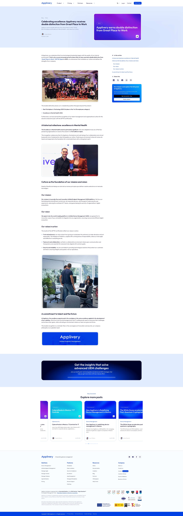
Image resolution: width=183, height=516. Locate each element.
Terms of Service (79, 514)
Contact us (120, 468)
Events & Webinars (122, 476)
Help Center (95, 481)
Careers (123, 471)
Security (95, 514)
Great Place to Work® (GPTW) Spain (52, 59)
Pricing (43, 481)
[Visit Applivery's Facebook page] (136, 456)
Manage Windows (45, 476)
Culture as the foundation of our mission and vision (125, 60)
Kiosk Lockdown (70, 468)
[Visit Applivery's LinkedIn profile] (129, 456)
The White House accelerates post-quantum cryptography (123, 425)
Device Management (82, 421)
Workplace (69, 465)
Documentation (96, 468)
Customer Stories (122, 474)
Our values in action (118, 69)
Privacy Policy (70, 514)
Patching (69, 484)
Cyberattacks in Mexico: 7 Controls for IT (56, 424)
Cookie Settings (88, 514)
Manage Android (45, 473)
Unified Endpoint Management (48, 468)
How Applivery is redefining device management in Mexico (88, 425)
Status (94, 465)
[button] (60, 3)
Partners (95, 476)
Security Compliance (71, 471)
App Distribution (45, 478)
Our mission (116, 64)
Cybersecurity (47, 421)
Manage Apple (44, 471)
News (46, 18)
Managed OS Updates (72, 478)
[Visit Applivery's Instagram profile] (140, 456)
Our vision (116, 66)
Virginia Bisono (47, 34)
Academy (95, 471)
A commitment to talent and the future (122, 72)
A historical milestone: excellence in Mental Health (125, 58)
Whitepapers (96, 478)
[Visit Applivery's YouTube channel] (132, 456)
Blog (42, 18)
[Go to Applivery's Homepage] (46, 3)
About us (120, 465)
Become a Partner (122, 479)
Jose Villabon (83, 438)
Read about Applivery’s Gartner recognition (67, 493)
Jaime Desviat (117, 438)
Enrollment (69, 473)
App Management (71, 476)
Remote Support (70, 481)
